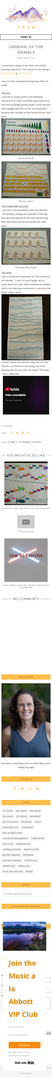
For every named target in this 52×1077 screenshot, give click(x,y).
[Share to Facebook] (11, 433)
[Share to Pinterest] (22, 433)
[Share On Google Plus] (28, 433)
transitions (9, 866)
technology (31, 860)
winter (29, 871)
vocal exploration (13, 871)
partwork (28, 855)
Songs (38, 822)
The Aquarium (8, 73)
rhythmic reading (12, 860)
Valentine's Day (11, 827)
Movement (35, 816)
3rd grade (35, 811)
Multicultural (10, 822)
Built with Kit (24, 1062)
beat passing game (12, 833)
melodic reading (11, 855)
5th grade (21, 816)
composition (38, 838)
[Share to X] (17, 433)
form (12, 442)
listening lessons (29, 442)
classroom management (15, 838)
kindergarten (23, 844)
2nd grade (21, 811)
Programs (26, 822)
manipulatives (31, 849)
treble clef (24, 866)
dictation (8, 844)
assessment (27, 827)
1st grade (8, 811)
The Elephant (24, 73)
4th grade (8, 816)
